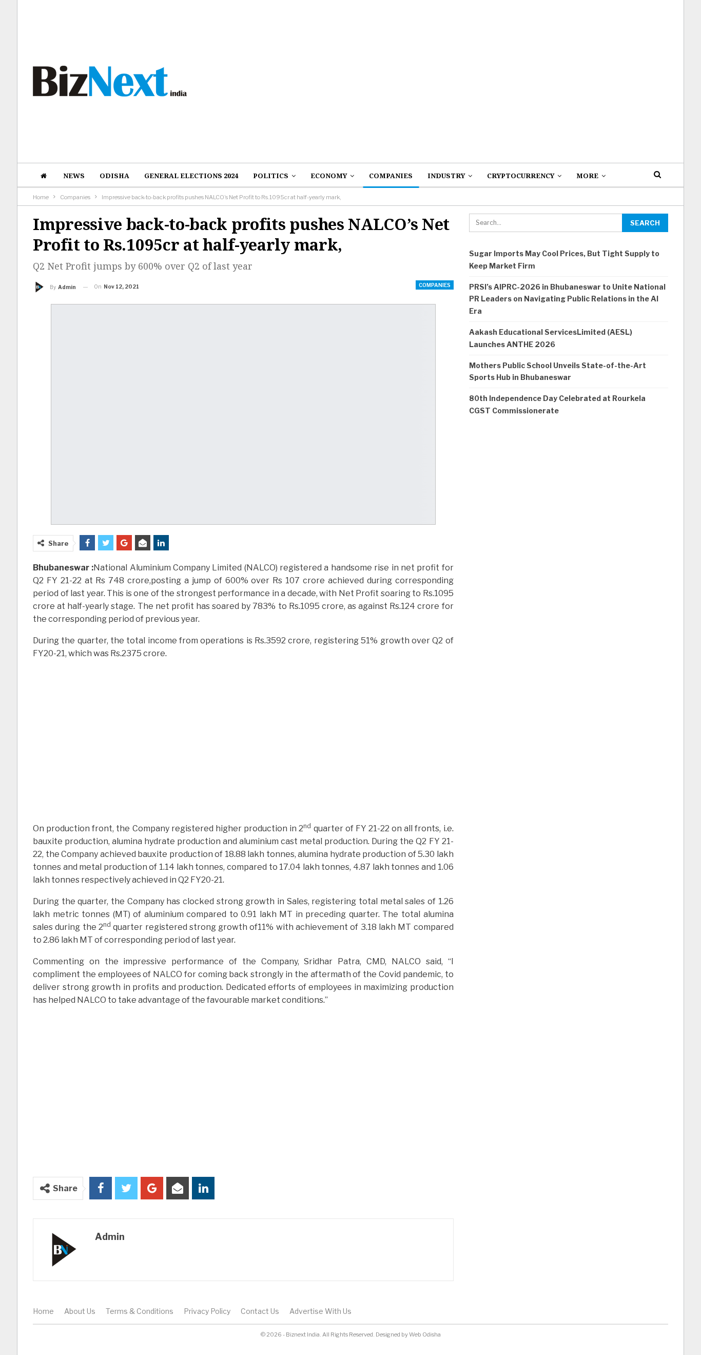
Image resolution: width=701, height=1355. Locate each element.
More (587, 175)
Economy (328, 175)
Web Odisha (425, 1334)
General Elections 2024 (191, 175)
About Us (79, 1311)
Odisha (114, 175)
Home (43, 1311)
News (74, 175)
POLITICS (270, 175)
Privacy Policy (207, 1311)
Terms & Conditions (139, 1311)
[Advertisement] (459, 81)
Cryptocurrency (520, 175)
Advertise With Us (320, 1311)
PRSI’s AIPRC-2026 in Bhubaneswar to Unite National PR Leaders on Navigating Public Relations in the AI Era (567, 299)
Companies (391, 175)
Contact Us (260, 1311)
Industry (446, 175)
